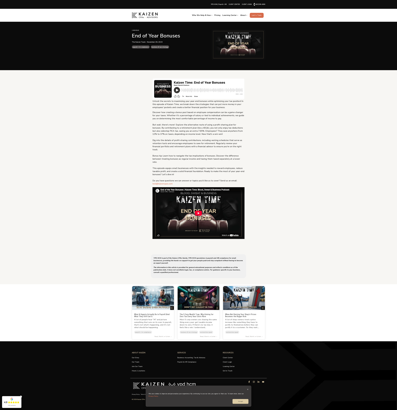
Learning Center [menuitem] (229, 366)
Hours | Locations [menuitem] (138, 371)
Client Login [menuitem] (227, 362)
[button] (249, 382)
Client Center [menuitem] (228, 357)
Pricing (217, 15)
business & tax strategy (160, 47)
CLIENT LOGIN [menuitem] (247, 4)
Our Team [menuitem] (135, 362)
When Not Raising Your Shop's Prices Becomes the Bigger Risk (240, 315)
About (243, 15)
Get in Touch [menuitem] (227, 371)
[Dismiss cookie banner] (247, 389)
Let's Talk (257, 15)
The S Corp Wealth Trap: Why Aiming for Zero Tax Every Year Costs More (196, 315)
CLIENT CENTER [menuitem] (234, 4)
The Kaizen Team (139, 42)
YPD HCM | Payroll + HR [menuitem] (219, 4)
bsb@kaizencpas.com (162, 183)
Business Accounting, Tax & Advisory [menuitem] (191, 357)
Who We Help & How (201, 15)
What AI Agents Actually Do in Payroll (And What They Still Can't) (152, 315)
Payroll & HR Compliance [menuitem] (186, 362)
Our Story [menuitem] (135, 357)
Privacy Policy (153, 396)
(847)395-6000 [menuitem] (259, 4)
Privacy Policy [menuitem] (136, 394)
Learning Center (229, 15)
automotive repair (206, 332)
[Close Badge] (21, 397)
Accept (240, 401)
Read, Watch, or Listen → (163, 336)
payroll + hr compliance (141, 47)
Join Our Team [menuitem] (137, 366)
